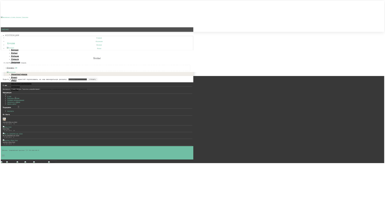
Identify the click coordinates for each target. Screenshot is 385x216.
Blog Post (6, 129)
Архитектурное (19, 74)
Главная (99, 38)
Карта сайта (11, 104)
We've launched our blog (11, 135)
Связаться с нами (13, 102)
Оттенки (15, 87)
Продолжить (10, 68)
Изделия (11, 43)
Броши (14, 50)
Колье (14, 53)
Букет (14, 77)
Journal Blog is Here (10, 122)
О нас (9, 96)
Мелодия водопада (21, 83)
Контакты (10, 111)
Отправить (92, 79)
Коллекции (99, 41)
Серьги (15, 59)
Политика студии (13, 98)
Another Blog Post (9, 142)
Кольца (15, 56)
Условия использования (15, 100)
